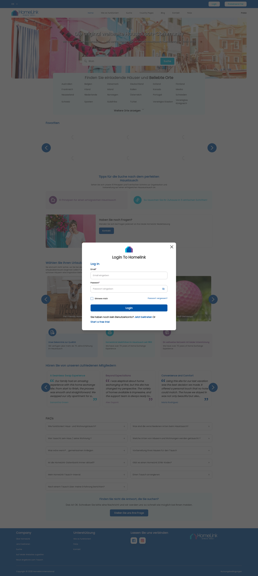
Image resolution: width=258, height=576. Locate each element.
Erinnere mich (101, 298)
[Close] (171, 246)
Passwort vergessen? (157, 298)
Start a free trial (100, 322)
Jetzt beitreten (143, 317)
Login (129, 308)
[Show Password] (163, 289)
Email (93, 269)
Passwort (95, 282)
